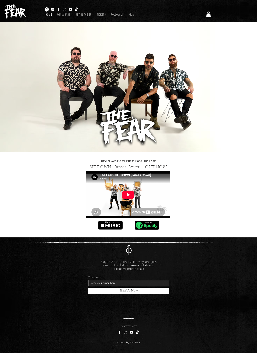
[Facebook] (58, 9)
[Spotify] (53, 9)
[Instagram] (64, 9)
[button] (208, 14)
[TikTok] (76, 9)
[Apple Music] (47, 9)
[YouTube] (70, 9)
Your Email (94, 277)
